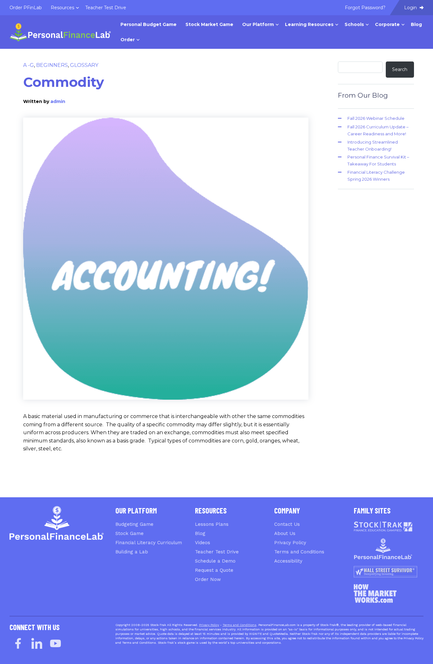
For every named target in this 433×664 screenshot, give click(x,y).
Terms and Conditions (299, 552)
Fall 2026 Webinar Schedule (375, 118)
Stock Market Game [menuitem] (209, 24)
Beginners (52, 65)
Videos (202, 542)
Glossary (84, 65)
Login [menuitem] (411, 7)
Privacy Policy (290, 542)
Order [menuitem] (127, 39)
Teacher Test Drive (217, 552)
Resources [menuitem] (62, 7)
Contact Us (287, 524)
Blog (200, 533)
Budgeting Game (134, 524)
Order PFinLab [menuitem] (26, 7)
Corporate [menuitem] (387, 24)
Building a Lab (131, 552)
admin (57, 101)
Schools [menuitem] (354, 24)
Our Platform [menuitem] (258, 24)
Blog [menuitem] (416, 24)
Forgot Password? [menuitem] (365, 7)
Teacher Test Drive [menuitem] (105, 7)
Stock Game (129, 533)
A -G (28, 65)
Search (399, 69)
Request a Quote (214, 570)
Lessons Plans (212, 524)
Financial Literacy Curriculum (148, 542)
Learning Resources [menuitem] (309, 24)
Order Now (208, 579)
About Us (284, 533)
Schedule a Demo (215, 561)
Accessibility (288, 561)
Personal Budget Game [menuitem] (148, 24)
